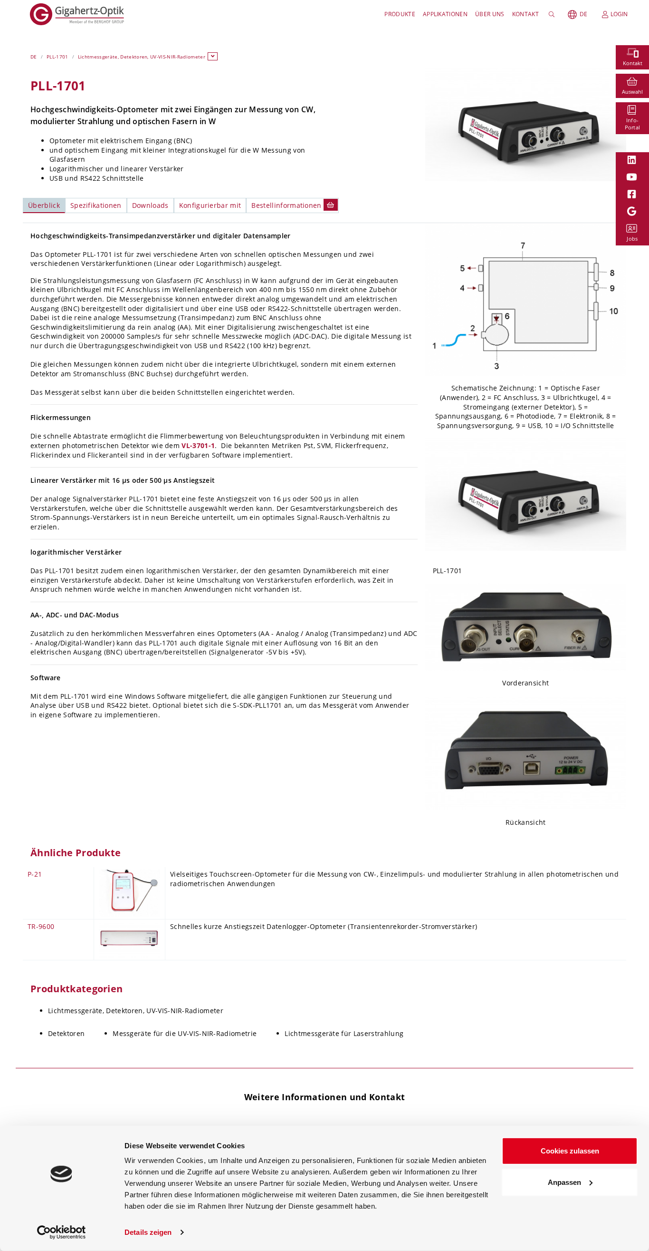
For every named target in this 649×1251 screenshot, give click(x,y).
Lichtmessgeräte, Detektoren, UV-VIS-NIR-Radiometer (141, 56)
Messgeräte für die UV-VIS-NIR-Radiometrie (185, 1033)
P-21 (35, 874)
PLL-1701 (57, 56)
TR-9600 (41, 926)
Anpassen (564, 1182)
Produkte (399, 14)
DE (583, 14)
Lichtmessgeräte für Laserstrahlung (344, 1033)
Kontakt (525, 14)
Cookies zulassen (570, 1151)
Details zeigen (148, 1232)
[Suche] (553, 14)
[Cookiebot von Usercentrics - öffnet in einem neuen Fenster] (61, 1232)
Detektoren (66, 1033)
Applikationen (445, 14)
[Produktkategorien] (213, 56)
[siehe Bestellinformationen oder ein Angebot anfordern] (331, 205)
